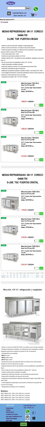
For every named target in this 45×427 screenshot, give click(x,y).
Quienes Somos (10, 412)
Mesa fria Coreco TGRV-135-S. (30, 192)
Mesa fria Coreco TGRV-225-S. (30, 246)
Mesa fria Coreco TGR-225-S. (30, 138)
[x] (33, 418)
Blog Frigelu (9, 420)
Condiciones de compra (12, 414)
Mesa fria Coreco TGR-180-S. (30, 110)
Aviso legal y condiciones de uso (14, 416)
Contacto (8, 410)
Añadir (41, 105)
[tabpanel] (22, 52)
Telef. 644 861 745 (20, 15)
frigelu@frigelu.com (19, 13)
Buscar (28, 8)
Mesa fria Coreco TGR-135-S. (30, 83)
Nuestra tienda (9, 408)
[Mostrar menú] (9, 13)
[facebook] (33, 413)
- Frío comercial (4, 22)
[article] (22, 94)
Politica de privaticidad (11, 418)
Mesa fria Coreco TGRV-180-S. (30, 219)
